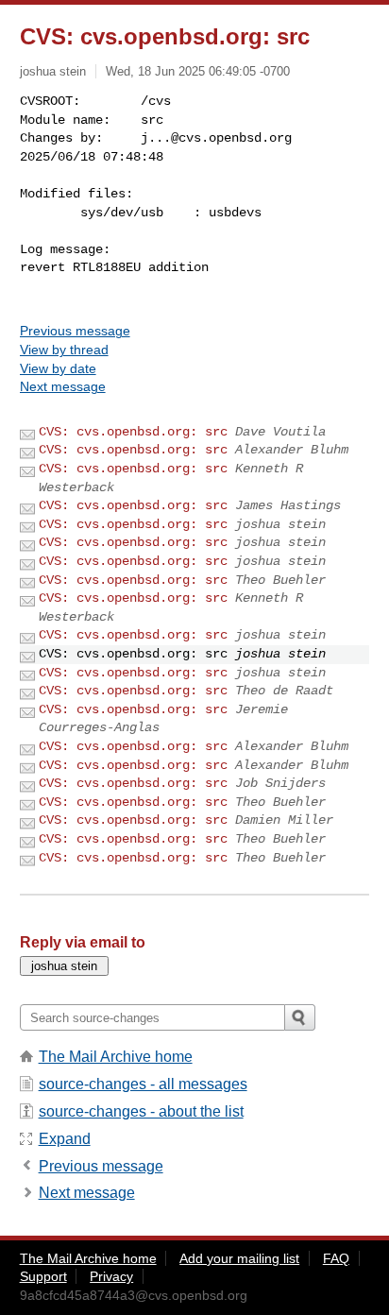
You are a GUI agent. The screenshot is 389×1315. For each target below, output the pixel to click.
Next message (63, 386)
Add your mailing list (239, 1258)
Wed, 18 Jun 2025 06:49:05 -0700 (198, 71)
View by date (58, 368)
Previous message (75, 330)
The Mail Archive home (116, 1057)
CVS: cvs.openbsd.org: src (133, 431)
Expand (65, 1139)
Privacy (111, 1276)
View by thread (64, 349)
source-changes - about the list (141, 1111)
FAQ (336, 1258)
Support (43, 1276)
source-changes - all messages (143, 1084)
